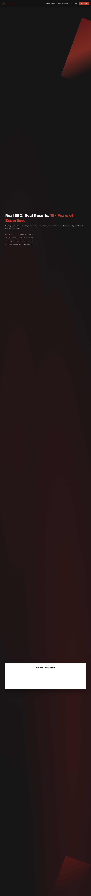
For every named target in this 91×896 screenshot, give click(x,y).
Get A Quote (83, 3)
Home (48, 3)
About (53, 3)
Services (58, 3)
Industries (65, 3)
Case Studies (73, 3)
